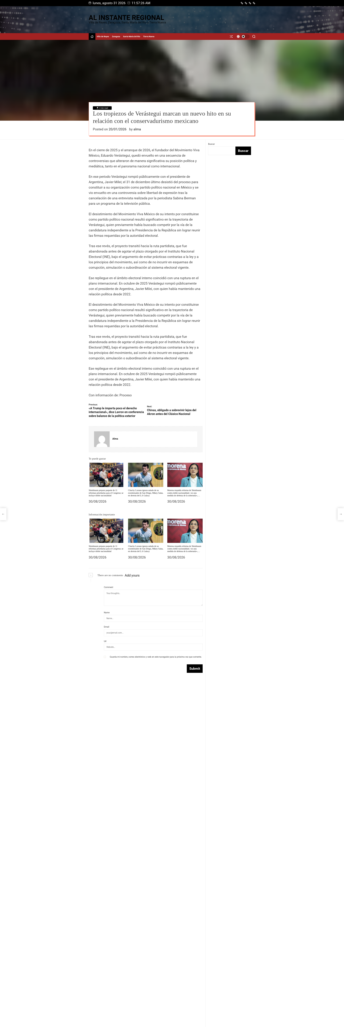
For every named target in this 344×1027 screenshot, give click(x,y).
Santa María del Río (131, 36)
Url (105, 641)
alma (137, 129)
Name (107, 612)
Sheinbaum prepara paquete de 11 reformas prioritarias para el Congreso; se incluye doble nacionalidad (106, 493)
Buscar (211, 144)
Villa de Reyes (103, 36)
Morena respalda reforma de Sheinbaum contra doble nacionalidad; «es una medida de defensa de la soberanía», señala (184, 550)
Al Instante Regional (126, 17)
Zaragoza (116, 36)
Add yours (132, 575)
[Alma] (102, 439)
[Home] (92, 36)
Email (106, 627)
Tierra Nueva (148, 36)
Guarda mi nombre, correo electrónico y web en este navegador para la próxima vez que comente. (156, 657)
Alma (115, 438)
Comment (108, 587)
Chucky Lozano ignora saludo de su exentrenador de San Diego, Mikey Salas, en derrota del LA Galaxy (145, 493)
